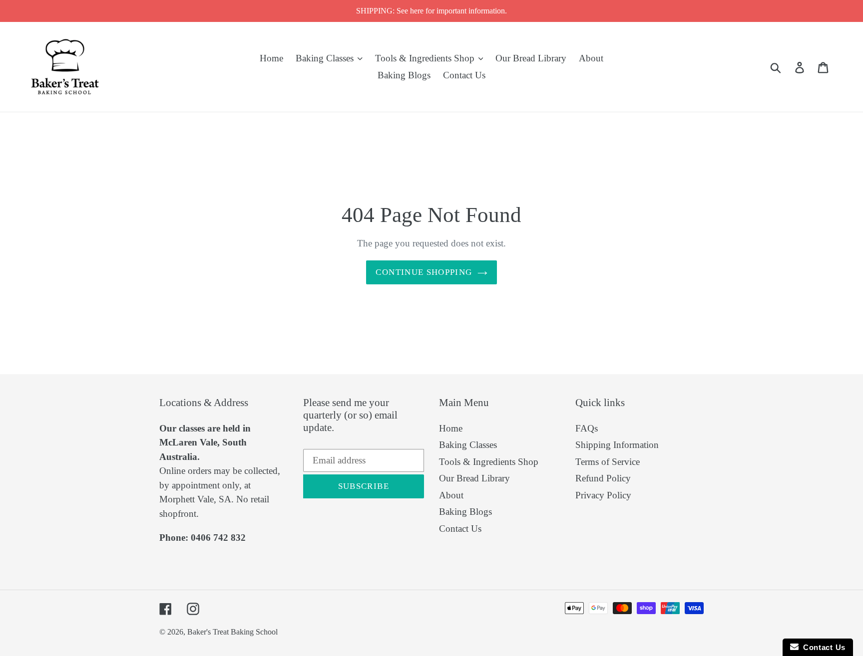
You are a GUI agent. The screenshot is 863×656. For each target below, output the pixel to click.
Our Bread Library (474, 478)
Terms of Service (607, 461)
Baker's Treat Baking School (232, 632)
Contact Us (460, 528)
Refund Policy (603, 478)
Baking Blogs (465, 511)
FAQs (586, 428)
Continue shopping (424, 272)
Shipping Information (617, 444)
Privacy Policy (603, 495)
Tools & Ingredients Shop (488, 461)
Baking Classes (468, 444)
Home (450, 428)
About (451, 495)
